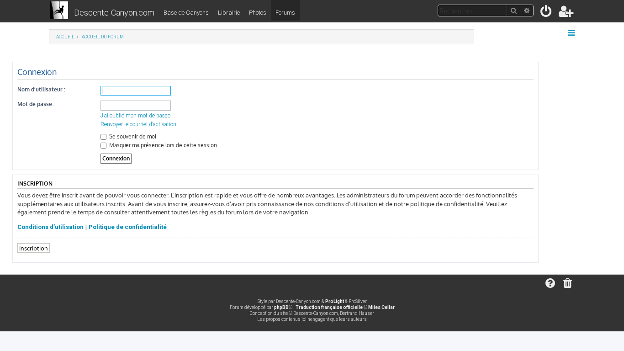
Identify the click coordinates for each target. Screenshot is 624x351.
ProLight (334, 301)
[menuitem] (546, 13)
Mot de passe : (36, 104)
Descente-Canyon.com (114, 12)
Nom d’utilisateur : (41, 89)
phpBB (281, 307)
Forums (285, 12)
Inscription (33, 248)
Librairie (229, 12)
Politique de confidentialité (128, 226)
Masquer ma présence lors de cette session (162, 145)
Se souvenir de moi (132, 136)
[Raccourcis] (572, 33)
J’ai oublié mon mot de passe (135, 115)
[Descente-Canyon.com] (59, 11)
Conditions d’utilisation (50, 226)
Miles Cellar (381, 307)
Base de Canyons (186, 12)
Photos (257, 12)
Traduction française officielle (329, 307)
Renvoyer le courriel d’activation (138, 124)
